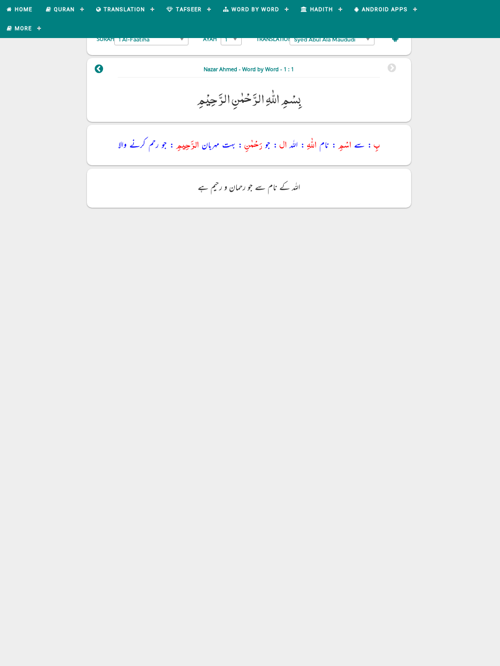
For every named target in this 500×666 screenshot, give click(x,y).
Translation (274, 38)
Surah (105, 38)
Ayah (210, 38)
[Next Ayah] (99, 70)
